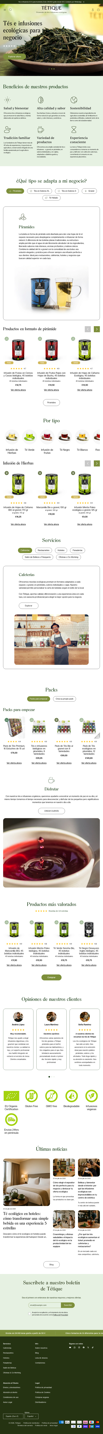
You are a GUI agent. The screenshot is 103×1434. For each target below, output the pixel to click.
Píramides (51, 402)
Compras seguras (42, 1397)
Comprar (51, 977)
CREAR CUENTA (51, 811)
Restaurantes (8, 1353)
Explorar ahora (14, 56)
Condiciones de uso (10, 1397)
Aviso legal (54, 1425)
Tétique (18, 1423)
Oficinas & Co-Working (12, 1373)
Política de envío (41, 1425)
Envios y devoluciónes (11, 1387)
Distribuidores (40, 1402)
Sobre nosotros (41, 1348)
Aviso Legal (7, 1402)
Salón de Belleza (9, 1368)
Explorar (28, 606)
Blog (51, 1264)
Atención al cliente (10, 1392)
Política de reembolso (31, 1423)
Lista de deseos (41, 1358)
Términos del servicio (25, 1425)
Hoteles (6, 1358)
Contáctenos (40, 1363)
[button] (4, 9)
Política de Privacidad (60, 1315)
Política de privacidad (50, 1423)
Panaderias (7, 1363)
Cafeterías (7, 1348)
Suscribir (68, 1305)
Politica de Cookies (42, 1392)
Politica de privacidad (43, 1387)
